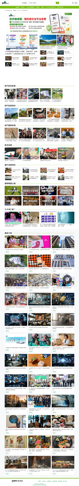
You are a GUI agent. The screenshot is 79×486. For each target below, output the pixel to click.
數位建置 (60, 481)
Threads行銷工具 (50, 7)
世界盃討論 (60, 7)
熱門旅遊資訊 (10, 105)
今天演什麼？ (10, 209)
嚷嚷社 (38, 7)
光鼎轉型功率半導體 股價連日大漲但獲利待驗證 (16, 347)
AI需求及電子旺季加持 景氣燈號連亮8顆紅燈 (16, 306)
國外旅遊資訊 (10, 165)
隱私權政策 (54, 481)
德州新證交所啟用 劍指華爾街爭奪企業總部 (38, 327)
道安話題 (8, 145)
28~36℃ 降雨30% (22, 10)
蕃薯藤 (5, 3)
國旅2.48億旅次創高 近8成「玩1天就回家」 (15, 268)
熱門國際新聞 (10, 125)
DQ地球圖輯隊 (30, 7)
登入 (73, 3)
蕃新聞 (17, 7)
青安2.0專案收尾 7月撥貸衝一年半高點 (61, 249)
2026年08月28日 (8, 10)
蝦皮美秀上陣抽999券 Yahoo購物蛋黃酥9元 (39, 268)
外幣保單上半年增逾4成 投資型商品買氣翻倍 (39, 287)
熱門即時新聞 (10, 86)
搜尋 (42, 7)
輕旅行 (23, 7)
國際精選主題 (10, 183)
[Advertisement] (37, 76)
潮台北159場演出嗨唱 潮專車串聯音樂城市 (62, 287)
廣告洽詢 (65, 481)
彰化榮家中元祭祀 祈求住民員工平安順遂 (14, 249)
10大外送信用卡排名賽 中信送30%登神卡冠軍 (39, 249)
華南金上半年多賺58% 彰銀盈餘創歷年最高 (62, 268)
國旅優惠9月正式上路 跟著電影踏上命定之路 (16, 287)
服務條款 (49, 481)
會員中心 (44, 481)
